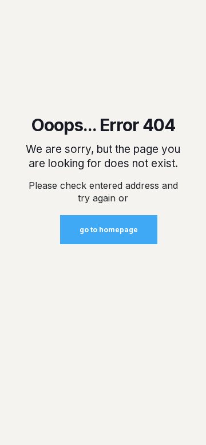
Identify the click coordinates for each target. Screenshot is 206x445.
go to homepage (109, 229)
